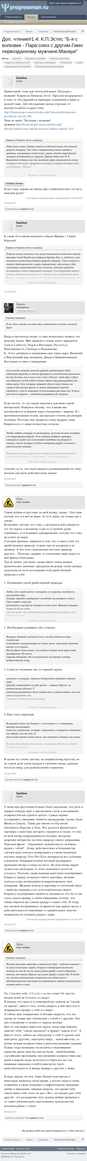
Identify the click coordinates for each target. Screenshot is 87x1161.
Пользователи (48, 17)
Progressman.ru (13, 17)
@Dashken (35, 993)
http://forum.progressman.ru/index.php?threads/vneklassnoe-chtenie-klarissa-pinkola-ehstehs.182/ (39, 126)
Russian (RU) (23, 1148)
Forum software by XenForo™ (16, 1153)
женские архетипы (59, 58)
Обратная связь (66, 1148)
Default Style (8, 1148)
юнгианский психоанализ (18, 66)
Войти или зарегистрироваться (65, 3)
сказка (79, 62)
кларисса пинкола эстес (17, 62)
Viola (26, 1118)
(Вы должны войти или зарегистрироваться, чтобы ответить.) (53, 1131)
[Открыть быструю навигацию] (82, 31)
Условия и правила (76, 1153)
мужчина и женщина (45, 62)
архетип (17, 58)
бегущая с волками (35, 58)
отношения (65, 62)
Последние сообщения (15, 22)
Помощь (80, 1148)
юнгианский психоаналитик (49, 66)
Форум (31, 17)
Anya (16, 209)
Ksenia (8, 209)
